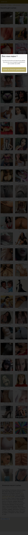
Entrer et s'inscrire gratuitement (14, 69)
